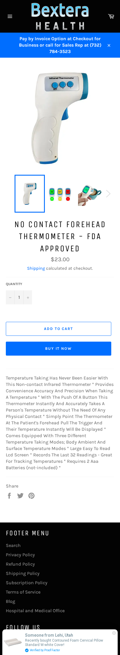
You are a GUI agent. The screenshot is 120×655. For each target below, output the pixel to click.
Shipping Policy (23, 573)
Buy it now (58, 348)
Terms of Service (23, 592)
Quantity (14, 284)
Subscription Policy (26, 582)
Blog (10, 601)
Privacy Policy (20, 554)
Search (13, 545)
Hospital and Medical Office (35, 610)
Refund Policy (20, 564)
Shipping (36, 268)
